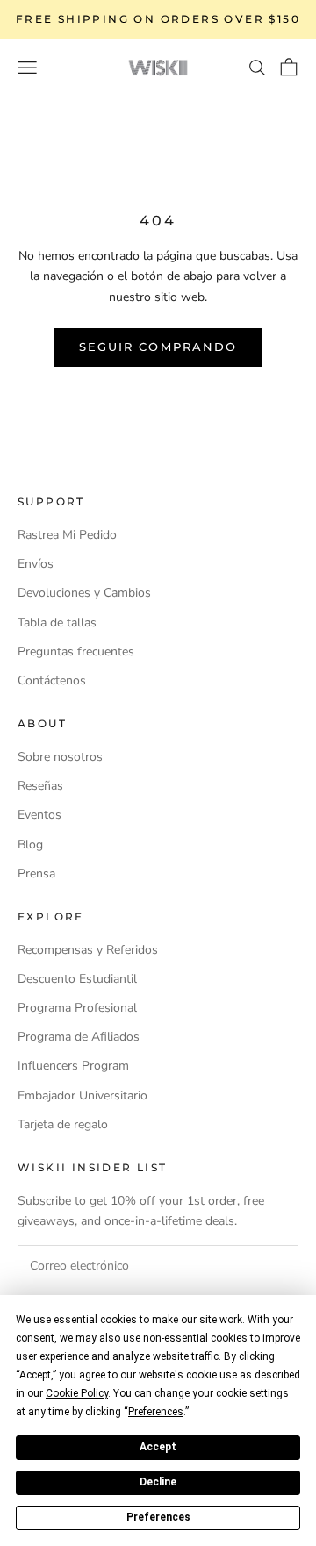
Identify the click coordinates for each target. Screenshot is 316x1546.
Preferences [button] (155, 1412)
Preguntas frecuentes (76, 651)
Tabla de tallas (57, 622)
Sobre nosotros (60, 756)
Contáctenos (52, 680)
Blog (30, 844)
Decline (158, 1482)
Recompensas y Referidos (88, 949)
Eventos (39, 814)
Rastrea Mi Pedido (67, 534)
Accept (158, 1447)
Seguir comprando (158, 347)
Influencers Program (73, 1065)
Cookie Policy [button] (77, 1393)
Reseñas (40, 785)
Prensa (36, 873)
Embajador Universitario (82, 1095)
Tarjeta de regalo (63, 1124)
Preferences (158, 1517)
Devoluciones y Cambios (84, 592)
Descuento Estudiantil (77, 978)
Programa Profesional (77, 1007)
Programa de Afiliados (79, 1036)
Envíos (36, 563)
